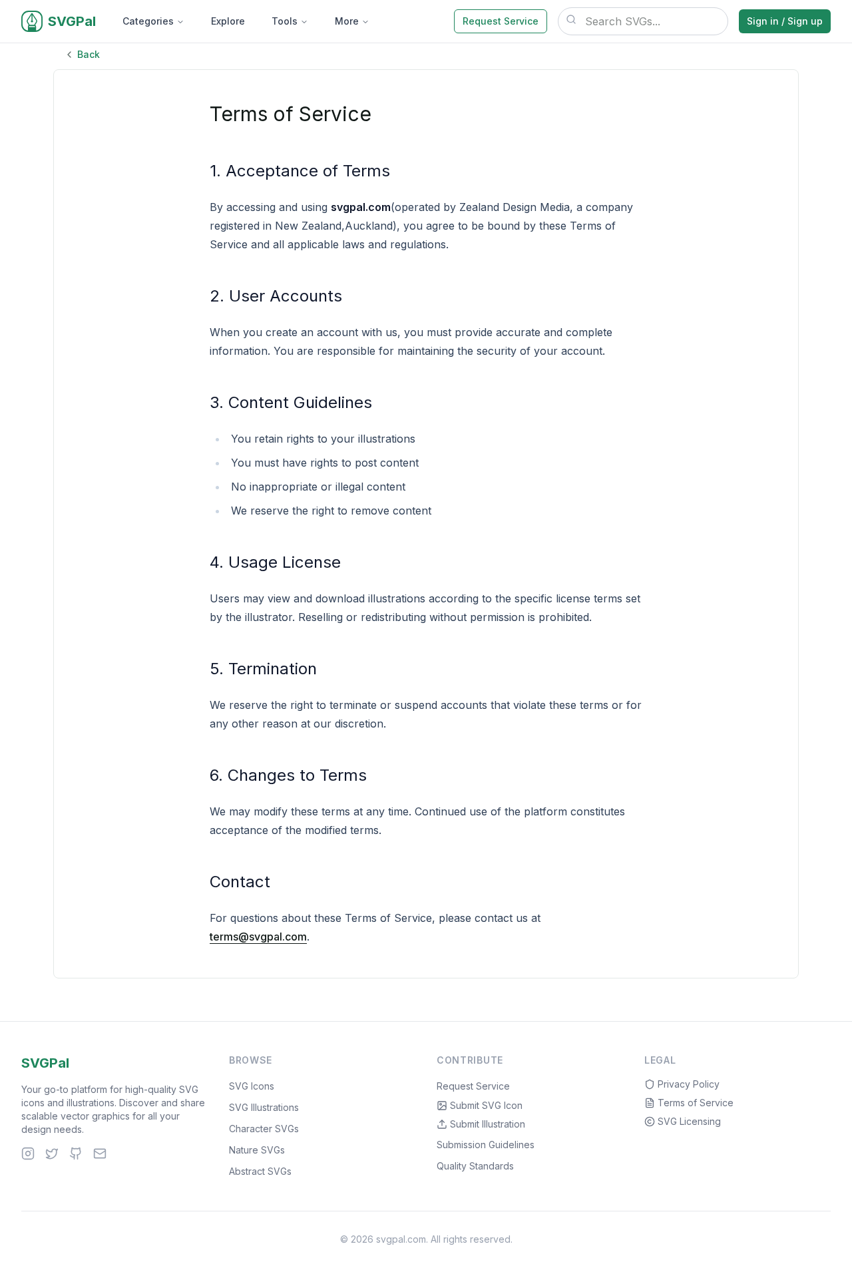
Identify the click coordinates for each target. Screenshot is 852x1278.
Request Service (500, 21)
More (347, 21)
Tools (285, 21)
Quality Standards (475, 1166)
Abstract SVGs (260, 1171)
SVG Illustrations (264, 1107)
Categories (148, 21)
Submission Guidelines (485, 1144)
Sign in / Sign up (785, 21)
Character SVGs (264, 1128)
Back (88, 54)
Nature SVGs (257, 1150)
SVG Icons (251, 1086)
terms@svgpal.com (258, 936)
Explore (228, 21)
